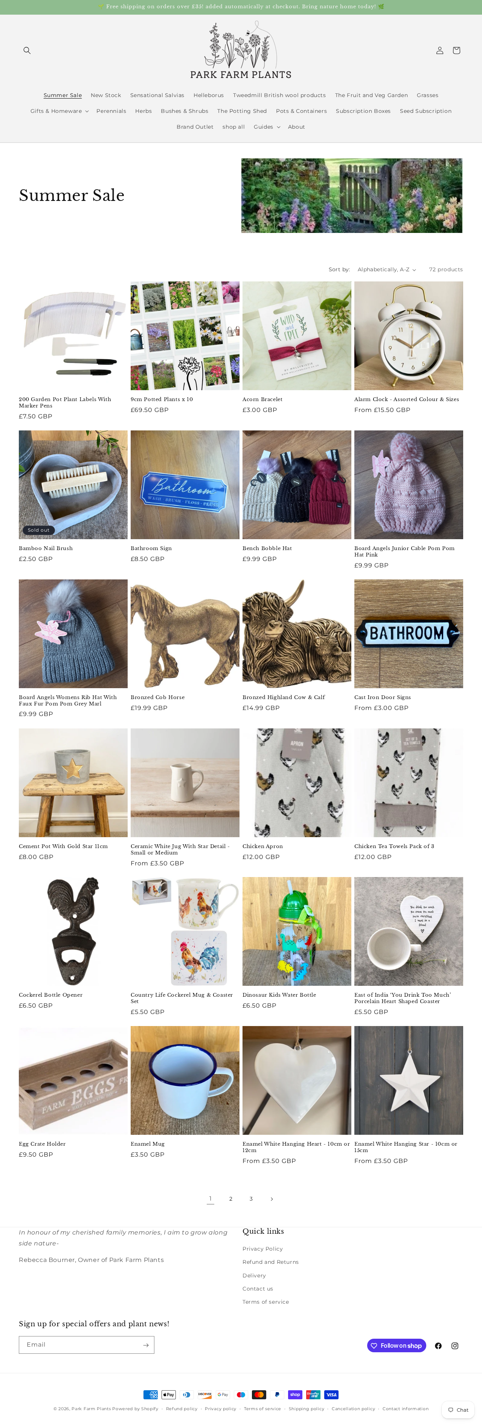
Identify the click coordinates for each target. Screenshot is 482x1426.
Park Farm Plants (91, 1408)
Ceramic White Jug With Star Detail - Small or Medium (180, 850)
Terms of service (266, 1301)
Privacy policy (220, 1408)
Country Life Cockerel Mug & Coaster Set (182, 998)
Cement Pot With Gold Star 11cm (63, 847)
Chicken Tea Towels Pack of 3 (394, 847)
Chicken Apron (263, 847)
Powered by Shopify (135, 1408)
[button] (27, 50)
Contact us (258, 1288)
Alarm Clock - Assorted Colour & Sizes (406, 400)
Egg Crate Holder (42, 1144)
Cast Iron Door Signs (382, 698)
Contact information (406, 1408)
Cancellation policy (353, 1408)
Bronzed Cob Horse (158, 698)
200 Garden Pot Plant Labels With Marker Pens (65, 403)
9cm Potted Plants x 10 (162, 400)
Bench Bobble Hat (267, 549)
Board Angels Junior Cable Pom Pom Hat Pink (404, 552)
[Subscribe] (145, 1345)
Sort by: (339, 269)
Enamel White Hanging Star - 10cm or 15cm (406, 1147)
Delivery (254, 1275)
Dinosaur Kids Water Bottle (279, 995)
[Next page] (271, 1199)
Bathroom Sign (151, 549)
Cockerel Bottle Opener (50, 995)
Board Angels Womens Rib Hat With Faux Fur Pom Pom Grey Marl (68, 701)
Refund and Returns (271, 1262)
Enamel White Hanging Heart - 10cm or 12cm (296, 1147)
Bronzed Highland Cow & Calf (284, 698)
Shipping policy (307, 1408)
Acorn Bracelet (262, 400)
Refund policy (182, 1408)
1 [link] (210, 1198)
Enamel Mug (148, 1144)
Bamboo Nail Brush (46, 549)
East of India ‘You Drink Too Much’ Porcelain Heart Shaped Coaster (402, 998)
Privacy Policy (263, 1248)
